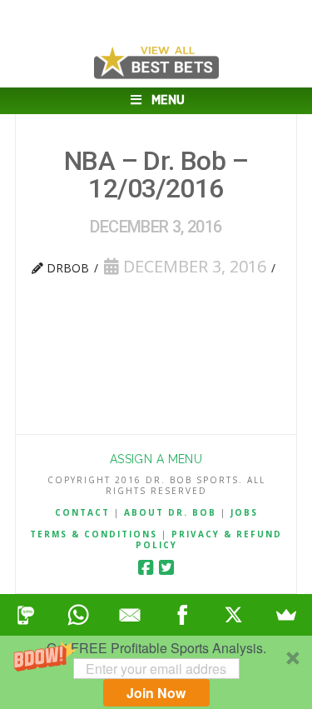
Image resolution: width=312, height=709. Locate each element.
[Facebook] (145, 568)
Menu (168, 100)
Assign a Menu (156, 459)
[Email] (130, 615)
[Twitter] (166, 568)
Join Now (156, 692)
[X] (234, 615)
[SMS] (26, 615)
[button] (156, 672)
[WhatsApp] (78, 615)
